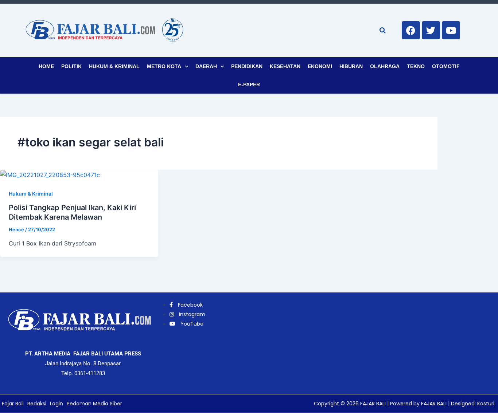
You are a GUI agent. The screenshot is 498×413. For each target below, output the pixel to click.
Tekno (416, 66)
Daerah (206, 66)
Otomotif (446, 66)
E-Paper (249, 84)
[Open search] (383, 30)
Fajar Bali (13, 403)
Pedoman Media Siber (94, 403)
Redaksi (36, 403)
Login (56, 403)
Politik (71, 66)
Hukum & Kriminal (114, 66)
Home (46, 66)
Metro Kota (164, 66)
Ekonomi (320, 66)
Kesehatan (285, 66)
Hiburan (351, 66)
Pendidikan (246, 66)
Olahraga (385, 66)
